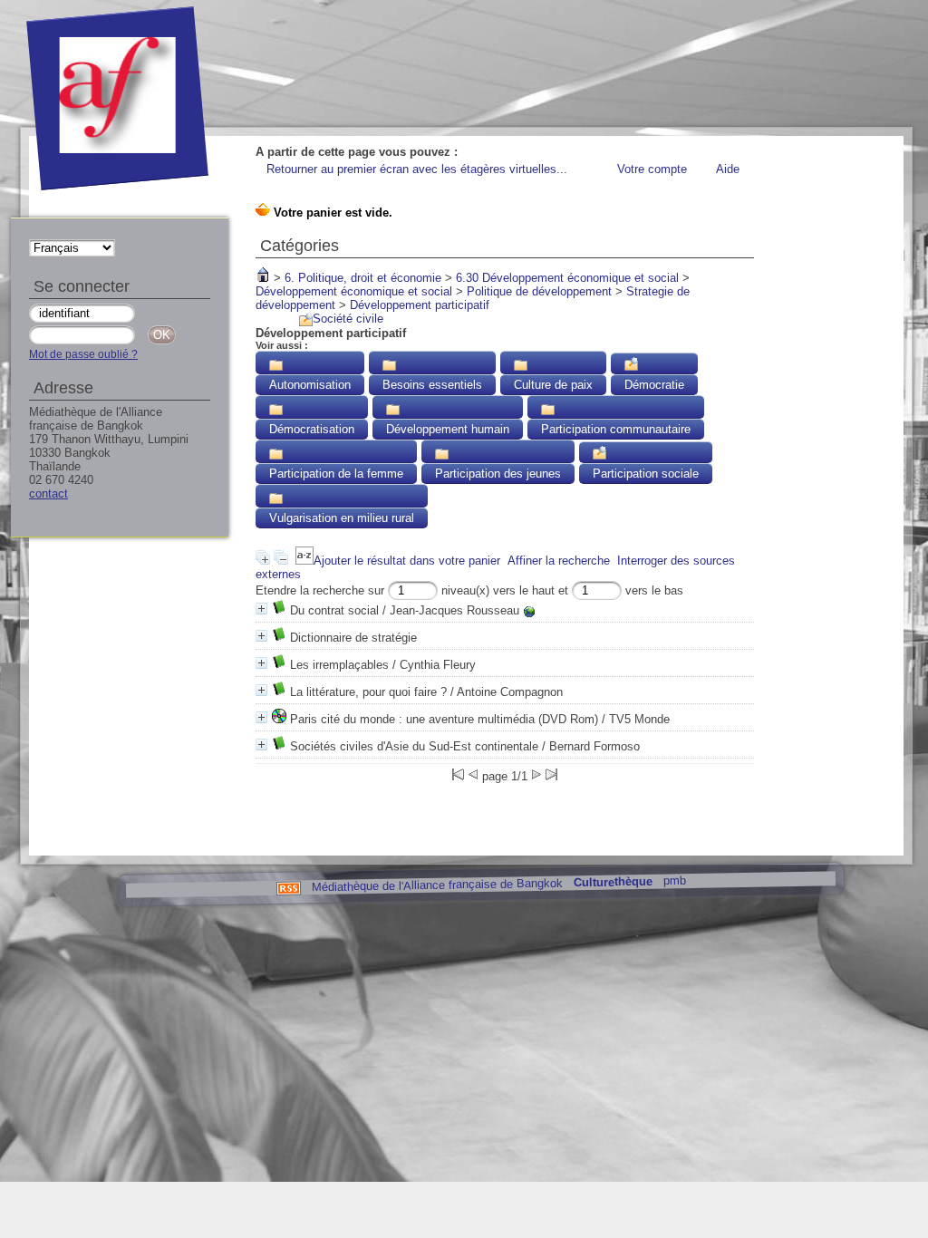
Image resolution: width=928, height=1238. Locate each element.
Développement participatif (419, 305)
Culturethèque (612, 882)
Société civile (348, 318)
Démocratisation (311, 429)
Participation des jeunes (498, 473)
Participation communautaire (616, 429)
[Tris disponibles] (304, 560)
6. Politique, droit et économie (363, 278)
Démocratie (654, 385)
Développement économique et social (354, 291)
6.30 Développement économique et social (567, 278)
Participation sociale (646, 473)
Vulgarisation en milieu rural (341, 518)
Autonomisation (310, 385)
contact (48, 493)
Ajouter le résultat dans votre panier (407, 560)
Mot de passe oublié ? (83, 354)
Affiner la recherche (559, 560)
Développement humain (447, 429)
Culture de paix (553, 385)
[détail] (261, 608)
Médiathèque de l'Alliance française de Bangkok (436, 884)
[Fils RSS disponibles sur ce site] (288, 887)
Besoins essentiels (432, 385)
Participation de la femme (336, 473)
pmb (673, 880)
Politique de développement (539, 291)
